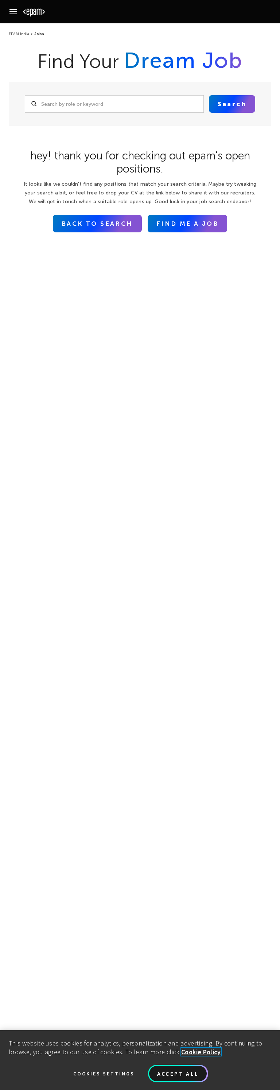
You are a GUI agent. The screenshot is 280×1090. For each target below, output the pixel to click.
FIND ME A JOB (187, 223)
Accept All (178, 1073)
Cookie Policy (201, 1052)
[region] (140, 1060)
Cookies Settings (104, 1074)
